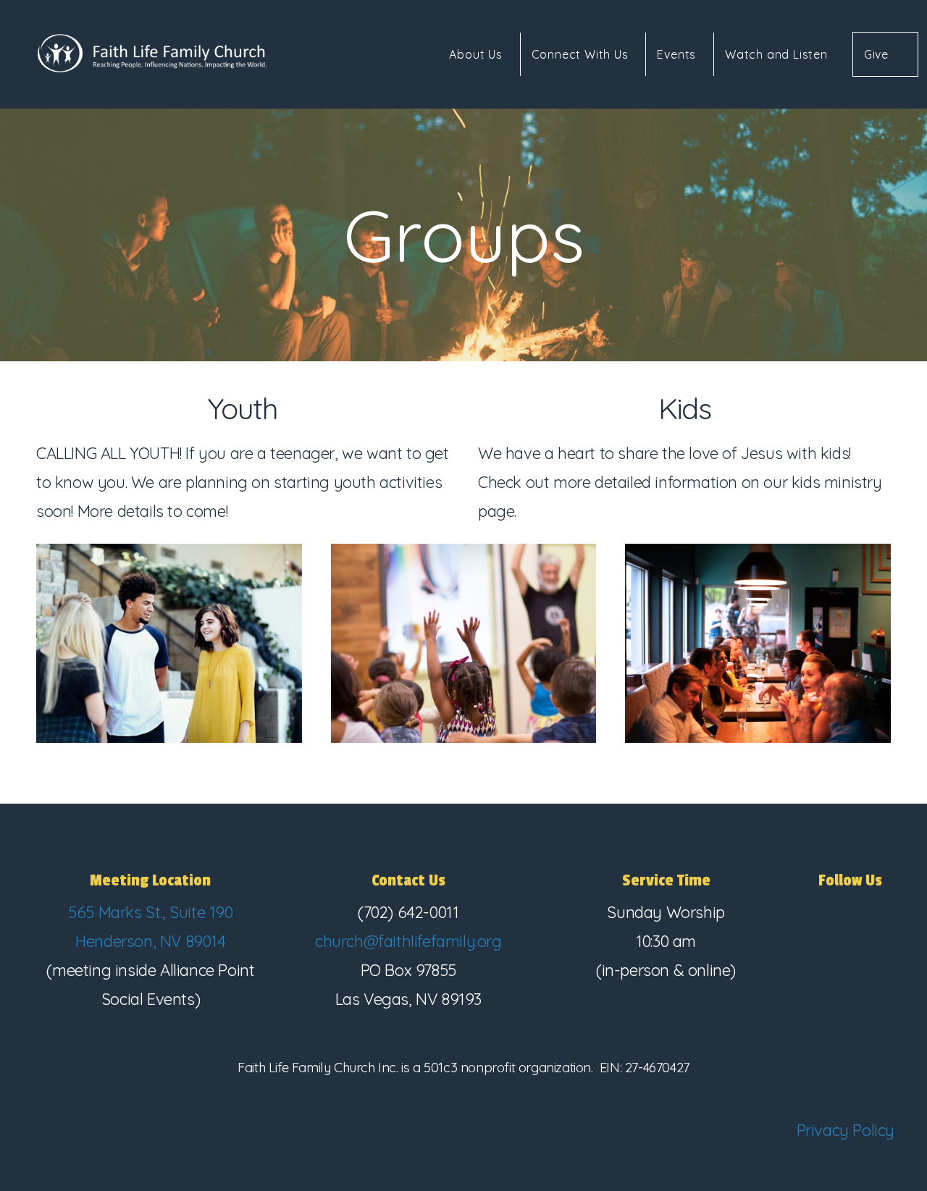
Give (876, 54)
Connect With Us (582, 54)
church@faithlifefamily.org (408, 941)
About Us (477, 54)
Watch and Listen (776, 54)
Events (678, 54)
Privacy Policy (845, 1130)
